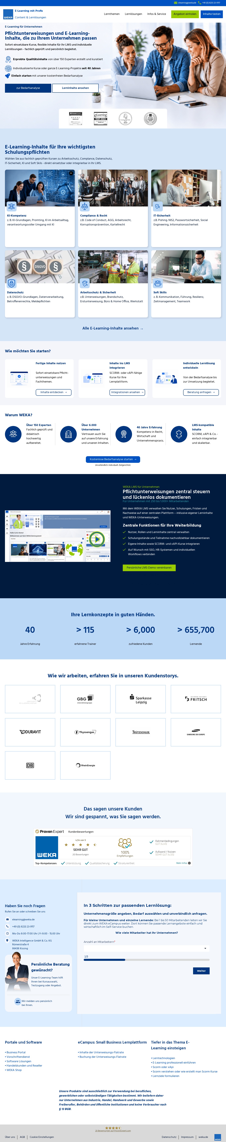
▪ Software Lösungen (18, 1061)
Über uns (10, 1137)
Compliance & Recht (93, 216)
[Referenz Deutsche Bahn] (30, 765)
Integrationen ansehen (125, 392)
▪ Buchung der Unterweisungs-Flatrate (102, 1057)
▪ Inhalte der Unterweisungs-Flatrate (101, 1052)
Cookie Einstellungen (42, 1137)
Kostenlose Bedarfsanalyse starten (111, 459)
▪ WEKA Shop (13, 1070)
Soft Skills (160, 293)
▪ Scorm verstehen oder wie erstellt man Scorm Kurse (184, 1071)
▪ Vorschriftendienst (17, 1057)
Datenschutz (15, 293)
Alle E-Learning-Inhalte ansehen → (113, 329)
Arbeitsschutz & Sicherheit (98, 293)
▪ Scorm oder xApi (162, 1067)
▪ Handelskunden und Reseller (23, 1065)
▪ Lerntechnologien (163, 1058)
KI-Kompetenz (16, 216)
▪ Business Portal (15, 1052)
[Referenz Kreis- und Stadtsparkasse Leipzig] (140, 699)
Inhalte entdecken (52, 392)
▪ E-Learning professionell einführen (173, 1062)
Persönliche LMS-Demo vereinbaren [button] (149, 567)
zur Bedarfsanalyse (28, 88)
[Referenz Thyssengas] (85, 732)
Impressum (187, 1137)
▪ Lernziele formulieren (165, 1076)
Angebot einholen (185, 14)
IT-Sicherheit (162, 216)
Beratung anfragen (199, 392)
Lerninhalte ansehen (75, 88)
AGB (22, 1137)
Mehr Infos (181, 863)
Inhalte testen (212, 14)
